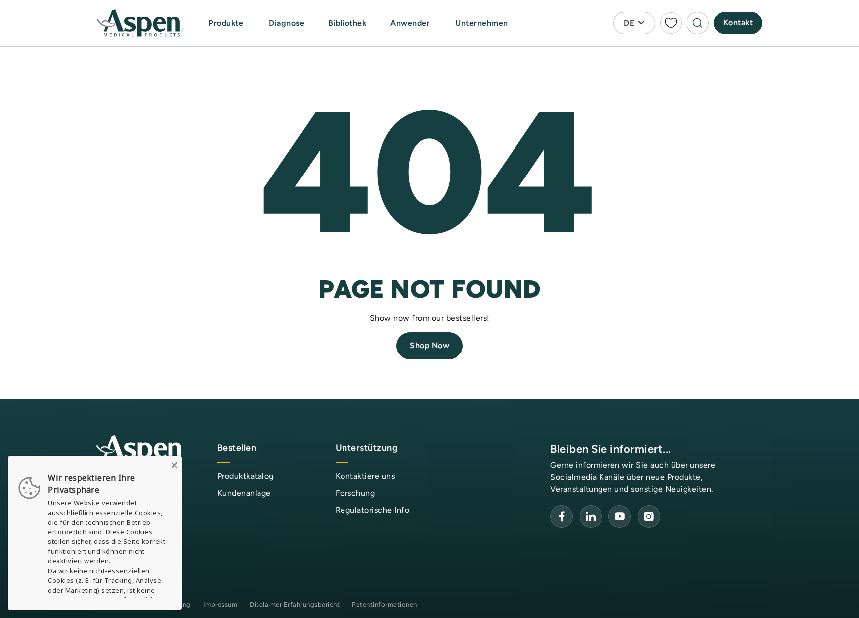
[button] (226, 23)
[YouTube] (591, 516)
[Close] (174, 463)
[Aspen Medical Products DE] (141, 23)
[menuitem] (236, 23)
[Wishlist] (671, 23)
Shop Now (429, 345)
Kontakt (738, 22)
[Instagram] (649, 516)
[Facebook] (561, 516)
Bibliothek (347, 23)
